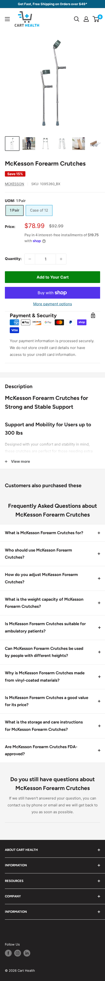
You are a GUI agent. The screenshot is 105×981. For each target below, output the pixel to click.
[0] (96, 19)
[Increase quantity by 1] (61, 259)
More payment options (52, 304)
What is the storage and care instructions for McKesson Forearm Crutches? (44, 726)
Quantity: (13, 258)
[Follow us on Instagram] (17, 953)
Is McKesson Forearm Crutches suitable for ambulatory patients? (45, 627)
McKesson (14, 184)
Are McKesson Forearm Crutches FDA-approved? (41, 750)
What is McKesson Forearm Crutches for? (44, 532)
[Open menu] (7, 19)
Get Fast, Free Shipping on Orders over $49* (52, 4)
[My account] (86, 19)
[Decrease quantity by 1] (30, 259)
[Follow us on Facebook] (8, 953)
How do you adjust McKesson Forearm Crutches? (41, 578)
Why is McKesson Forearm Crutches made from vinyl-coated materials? (44, 676)
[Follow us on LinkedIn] (26, 953)
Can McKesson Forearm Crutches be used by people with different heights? (44, 652)
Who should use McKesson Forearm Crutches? (38, 554)
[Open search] (76, 19)
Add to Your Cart (53, 277)
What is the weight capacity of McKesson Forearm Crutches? (44, 603)
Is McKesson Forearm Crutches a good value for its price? (46, 701)
